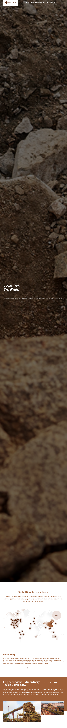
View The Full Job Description (13, 668)
